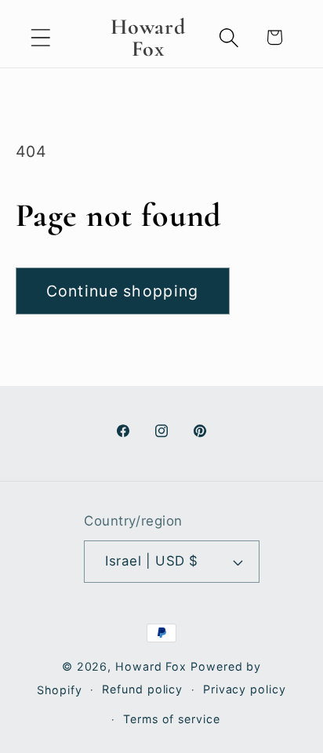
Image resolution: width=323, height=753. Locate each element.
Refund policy (142, 689)
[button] (40, 37)
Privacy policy (244, 689)
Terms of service (171, 719)
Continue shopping (122, 291)
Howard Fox (151, 666)
